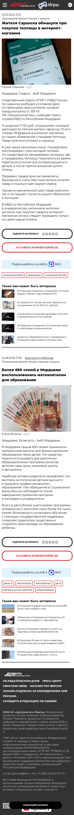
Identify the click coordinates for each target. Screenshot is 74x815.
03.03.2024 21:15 (11, 14)
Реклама (9, 696)
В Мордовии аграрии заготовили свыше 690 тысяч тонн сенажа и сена (42, 607)
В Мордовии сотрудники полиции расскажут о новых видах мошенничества (42, 327)
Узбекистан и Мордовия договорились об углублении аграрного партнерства (41, 619)
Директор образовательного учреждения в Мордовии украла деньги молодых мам (41, 338)
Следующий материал (35, 805)
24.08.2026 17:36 (12, 358)
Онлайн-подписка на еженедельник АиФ (35, 691)
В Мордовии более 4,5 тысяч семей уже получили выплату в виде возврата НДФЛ (40, 642)
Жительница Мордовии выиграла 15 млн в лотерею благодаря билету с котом (41, 653)
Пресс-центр (51, 681)
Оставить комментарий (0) (37, 247)
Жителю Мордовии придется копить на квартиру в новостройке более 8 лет (39, 630)
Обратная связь (15, 686)
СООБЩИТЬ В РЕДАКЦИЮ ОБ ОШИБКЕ (30, 701)
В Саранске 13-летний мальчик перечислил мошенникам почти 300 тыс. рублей (41, 304)
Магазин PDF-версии (46, 686)
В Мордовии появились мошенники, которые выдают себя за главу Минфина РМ (43, 292)
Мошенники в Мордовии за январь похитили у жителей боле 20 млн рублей (42, 315)
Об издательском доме (21, 681)
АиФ (29, 87)
